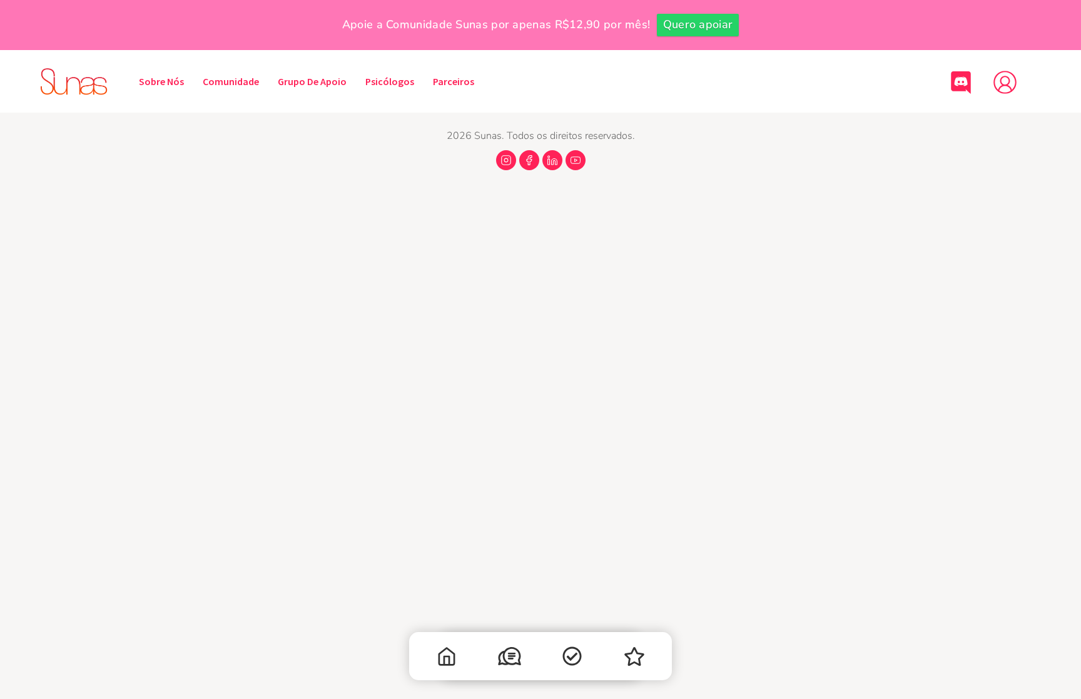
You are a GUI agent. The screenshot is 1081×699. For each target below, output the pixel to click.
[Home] (446, 659)
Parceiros (453, 81)
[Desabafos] (509, 659)
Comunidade (231, 81)
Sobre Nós (161, 81)
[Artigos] (572, 658)
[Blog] (634, 659)
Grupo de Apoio (312, 81)
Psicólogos (389, 81)
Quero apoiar (698, 24)
